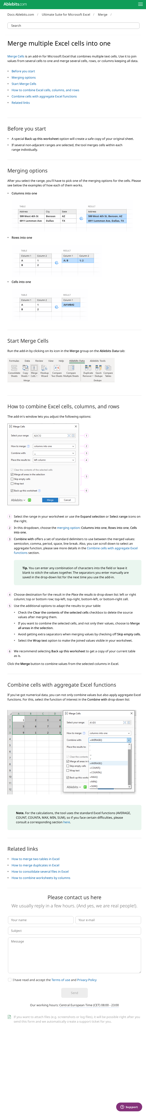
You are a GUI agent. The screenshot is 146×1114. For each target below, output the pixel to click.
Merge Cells (15, 56)
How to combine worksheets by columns (41, 878)
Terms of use (61, 980)
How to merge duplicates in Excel (35, 865)
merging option (68, 528)
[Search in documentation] (135, 25)
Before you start (23, 71)
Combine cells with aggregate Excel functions (44, 96)
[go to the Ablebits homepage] (15, 4)
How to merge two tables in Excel (36, 859)
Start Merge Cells (24, 84)
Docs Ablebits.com (20, 14)
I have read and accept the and (55, 980)
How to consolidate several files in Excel (40, 871)
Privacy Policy (87, 980)
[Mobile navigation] (140, 4)
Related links (21, 103)
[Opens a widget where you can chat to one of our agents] (129, 1107)
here (66, 822)
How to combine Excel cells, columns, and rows (45, 90)
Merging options (24, 77)
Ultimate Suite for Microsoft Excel (66, 14)
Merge (102, 14)
